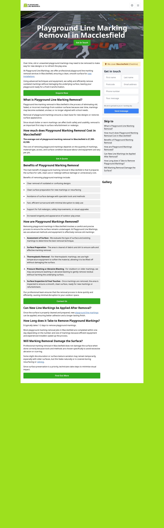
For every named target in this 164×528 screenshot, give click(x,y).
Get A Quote (62, 158)
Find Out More (62, 375)
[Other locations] (132, 5)
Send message (121, 111)
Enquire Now (62, 93)
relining (40, 362)
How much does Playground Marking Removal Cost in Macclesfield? (121, 134)
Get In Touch (82, 42)
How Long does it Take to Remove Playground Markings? (119, 162)
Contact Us (62, 301)
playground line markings (86, 312)
